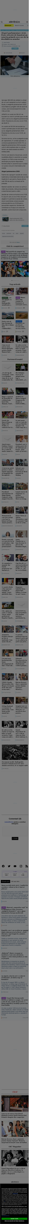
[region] (14, 1203)
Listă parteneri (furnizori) (5, 1215)
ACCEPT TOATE (14, 1218)
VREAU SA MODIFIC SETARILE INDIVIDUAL (14, 1221)
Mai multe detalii (15, 1193)
